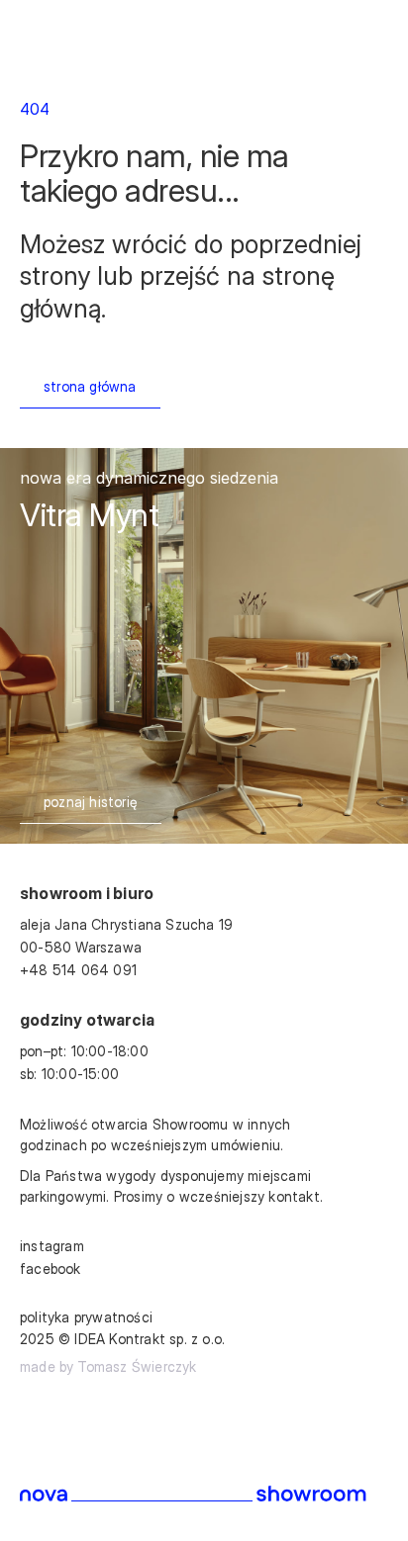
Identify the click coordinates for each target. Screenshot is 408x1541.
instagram (52, 1245)
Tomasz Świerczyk (136, 1366)
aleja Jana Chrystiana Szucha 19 (128, 924)
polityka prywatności (86, 1317)
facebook (50, 1268)
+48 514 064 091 (78, 969)
